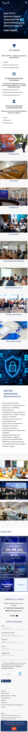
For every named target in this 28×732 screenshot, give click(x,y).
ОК (14, 728)
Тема (3, 646)
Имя (3, 626)
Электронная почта (8, 632)
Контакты (4, 702)
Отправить (6, 681)
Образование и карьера (8, 695)
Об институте (5, 693)
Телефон (4, 639)
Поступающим (5, 698)
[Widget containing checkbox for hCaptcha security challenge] (12, 674)
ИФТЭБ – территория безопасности (12, 393)
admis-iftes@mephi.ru (14, 611)
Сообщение (5, 653)
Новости (3, 700)
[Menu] (26, 2)
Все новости (21, 584)
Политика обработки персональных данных (12, 706)
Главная (3, 691)
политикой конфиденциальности (14, 725)
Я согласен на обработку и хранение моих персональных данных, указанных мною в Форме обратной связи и (13, 665)
